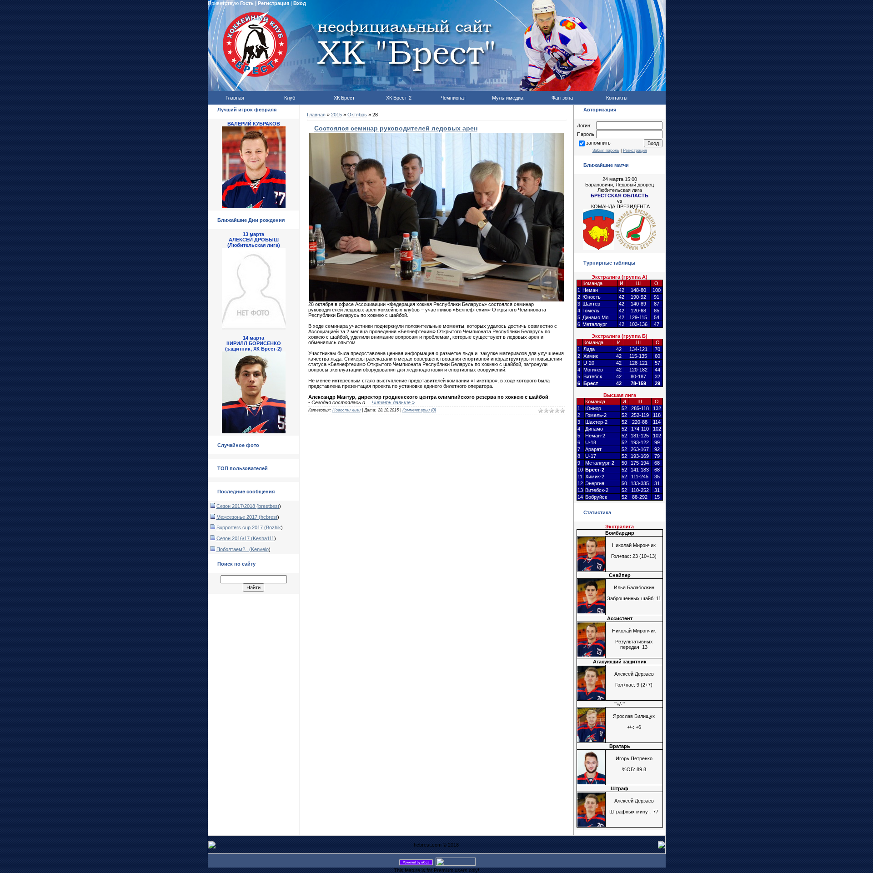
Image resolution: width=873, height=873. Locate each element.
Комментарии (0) (419, 410)
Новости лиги (346, 410)
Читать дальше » (393, 402)
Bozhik (273, 527)
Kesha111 (263, 538)
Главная (316, 114)
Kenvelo (260, 549)
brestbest (268, 506)
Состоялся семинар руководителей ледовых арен (395, 128)
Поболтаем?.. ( (233, 549)
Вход (299, 3)
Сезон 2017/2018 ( (237, 506)
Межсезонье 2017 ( (238, 517)
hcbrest (269, 517)
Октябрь (357, 114)
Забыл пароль (605, 150)
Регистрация (273, 3)
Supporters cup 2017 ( (241, 527)
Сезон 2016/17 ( (234, 538)
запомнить (598, 143)
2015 (336, 114)
